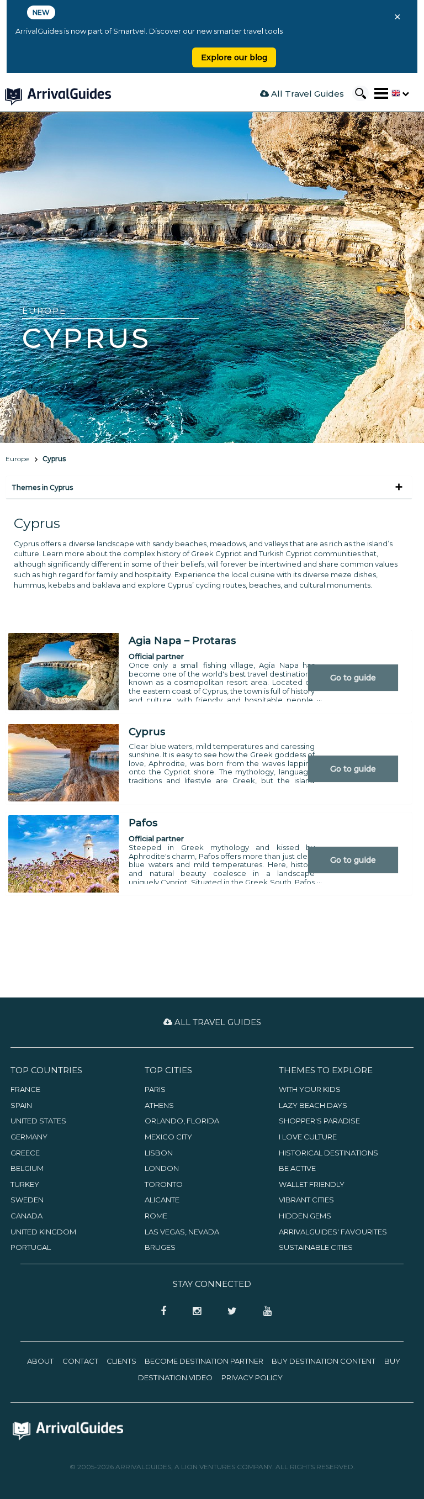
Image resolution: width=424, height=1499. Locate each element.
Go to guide (353, 678)
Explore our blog (234, 57)
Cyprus (54, 459)
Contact (80, 1361)
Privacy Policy (252, 1377)
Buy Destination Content (323, 1361)
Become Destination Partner (204, 1361)
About (40, 1361)
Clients (121, 1361)
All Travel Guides (306, 93)
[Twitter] (229, 1311)
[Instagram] (193, 1311)
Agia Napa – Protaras (182, 641)
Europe (17, 459)
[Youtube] (263, 1311)
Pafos (143, 823)
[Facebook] (160, 1311)
